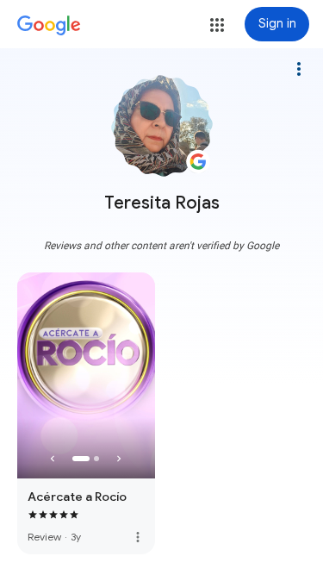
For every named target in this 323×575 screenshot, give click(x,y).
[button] (217, 25)
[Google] (49, 26)
